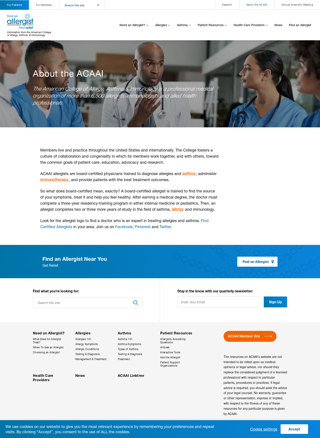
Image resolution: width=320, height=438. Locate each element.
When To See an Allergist (48, 347)
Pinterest (143, 226)
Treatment (124, 359)
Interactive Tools (170, 352)
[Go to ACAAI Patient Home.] (29, 25)
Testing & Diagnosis (87, 354)
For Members (44, 5)
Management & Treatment (90, 359)
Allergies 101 (83, 339)
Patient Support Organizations (170, 364)
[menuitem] (227, 5)
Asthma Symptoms (129, 344)
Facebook (124, 226)
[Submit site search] (92, 5)
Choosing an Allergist (46, 352)
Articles (165, 347)
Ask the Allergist (170, 357)
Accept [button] (294, 429)
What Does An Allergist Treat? (47, 340)
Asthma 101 (125, 339)
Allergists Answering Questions (173, 340)
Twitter (165, 226)
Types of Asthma (128, 349)
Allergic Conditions (87, 349)
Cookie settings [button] (263, 429)
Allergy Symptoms (86, 344)
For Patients (14, 5)
